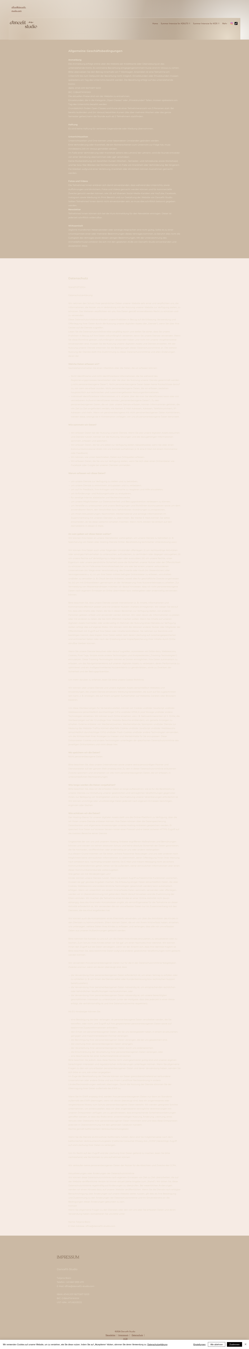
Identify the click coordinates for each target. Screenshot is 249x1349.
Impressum (123, 1335)
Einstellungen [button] (199, 1344)
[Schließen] (245, 1344)
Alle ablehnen (216, 1344)
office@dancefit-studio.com (100, 1226)
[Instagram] (231, 23)
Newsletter (111, 1335)
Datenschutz (137, 1335)
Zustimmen (234, 1344)
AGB (125, 1338)
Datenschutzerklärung (157, 1344)
